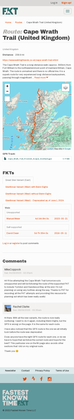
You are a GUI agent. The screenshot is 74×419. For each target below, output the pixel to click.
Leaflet (50, 148)
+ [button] (7, 86)
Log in (54, 3)
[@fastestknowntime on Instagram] (49, 380)
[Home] (10, 11)
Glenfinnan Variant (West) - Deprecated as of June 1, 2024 (34, 200)
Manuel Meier (13, 218)
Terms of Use (62, 370)
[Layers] (65, 87)
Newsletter (10, 370)
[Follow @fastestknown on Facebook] (41, 380)
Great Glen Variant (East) (18, 180)
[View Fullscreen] (7, 98)
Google (68, 148)
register (16, 243)
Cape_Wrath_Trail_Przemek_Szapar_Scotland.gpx (30, 159)
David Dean (13, 233)
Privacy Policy (42, 370)
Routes (18, 22)
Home (8, 22)
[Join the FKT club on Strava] (33, 380)
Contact (25, 370)
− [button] (7, 91)
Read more (40, 77)
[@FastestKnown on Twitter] (25, 380)
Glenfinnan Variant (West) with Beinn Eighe (26, 187)
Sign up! (66, 3)
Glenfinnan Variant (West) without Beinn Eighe (28, 194)
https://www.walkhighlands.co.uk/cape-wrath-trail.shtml (30, 60)
